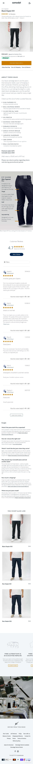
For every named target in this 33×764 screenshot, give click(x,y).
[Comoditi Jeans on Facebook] (15, 751)
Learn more (13, 665)
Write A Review (16, 254)
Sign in (10, 54)
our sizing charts (17, 444)
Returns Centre (7, 736)
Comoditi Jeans (20, 755)
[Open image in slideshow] (15, 37)
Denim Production (16, 708)
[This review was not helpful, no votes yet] (28, 297)
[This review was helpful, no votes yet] (25, 297)
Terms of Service (22, 738)
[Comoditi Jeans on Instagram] (18, 751)
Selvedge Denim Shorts (16, 747)
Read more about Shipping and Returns (18, 455)
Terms (14, 738)
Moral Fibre (16, 687)
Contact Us (27, 736)
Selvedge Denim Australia (22, 745)
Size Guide (6, 733)
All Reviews (14, 733)
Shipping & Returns (18, 736)
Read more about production (23, 497)
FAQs (20, 733)
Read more (6, 324)
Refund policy (16, 741)
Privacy (9, 738)
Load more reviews (16, 415)
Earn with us (26, 733)
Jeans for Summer (8, 745)
